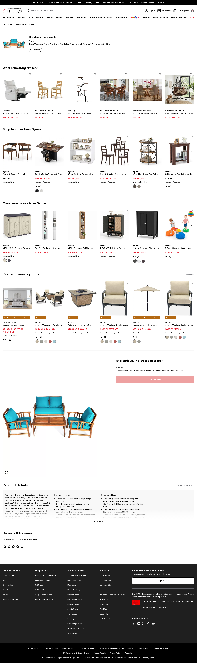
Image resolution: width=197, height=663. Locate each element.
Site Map (103, 609)
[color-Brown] (37, 190)
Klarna (5, 580)
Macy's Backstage (74, 590)
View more (98, 521)
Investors (103, 590)
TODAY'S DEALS (36, 3)
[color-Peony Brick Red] (50, 341)
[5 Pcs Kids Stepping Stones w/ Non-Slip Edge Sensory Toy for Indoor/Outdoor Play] (179, 225)
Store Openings (73, 619)
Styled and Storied (107, 619)
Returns (5, 595)
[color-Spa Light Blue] (54, 341)
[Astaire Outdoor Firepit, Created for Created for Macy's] (82, 298)
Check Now (163, 607)
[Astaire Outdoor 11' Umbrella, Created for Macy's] (147, 298)
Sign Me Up (163, 581)
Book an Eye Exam (74, 624)
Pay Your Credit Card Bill (44, 599)
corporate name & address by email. (140, 658)
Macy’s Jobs (104, 599)
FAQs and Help (8, 575)
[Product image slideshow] (50, 418)
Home (10, 24)
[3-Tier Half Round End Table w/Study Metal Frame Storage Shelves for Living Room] (147, 151)
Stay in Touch (72, 609)
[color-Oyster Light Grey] (41, 341)
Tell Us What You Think (76, 628)
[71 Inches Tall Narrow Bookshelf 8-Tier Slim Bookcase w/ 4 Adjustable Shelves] (82, 225)
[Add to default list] (29, 74)
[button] (50, 418)
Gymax (32, 41)
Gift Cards (39, 585)
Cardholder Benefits (42, 580)
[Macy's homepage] (4, 24)
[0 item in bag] (192, 10)
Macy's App (71, 585)
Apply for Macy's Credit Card (46, 575)
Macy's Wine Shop (74, 599)
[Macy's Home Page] (12, 10)
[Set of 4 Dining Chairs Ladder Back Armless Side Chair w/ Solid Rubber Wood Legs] (114, 151)
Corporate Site (105, 585)
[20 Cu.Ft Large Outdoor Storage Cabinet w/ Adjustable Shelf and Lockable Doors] (17, 225)
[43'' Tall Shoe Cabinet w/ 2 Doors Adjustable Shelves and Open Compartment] (114, 225)
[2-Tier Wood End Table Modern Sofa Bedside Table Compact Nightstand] (179, 151)
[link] (17, 114)
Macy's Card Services (43, 595)
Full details (35, 49)
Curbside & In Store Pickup (77, 575)
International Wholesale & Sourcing (113, 595)
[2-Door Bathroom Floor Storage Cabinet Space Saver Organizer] (147, 225)
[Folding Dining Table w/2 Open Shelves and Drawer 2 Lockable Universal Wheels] (49, 151)
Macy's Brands (73, 595)
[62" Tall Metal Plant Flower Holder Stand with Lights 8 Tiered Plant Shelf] (82, 90)
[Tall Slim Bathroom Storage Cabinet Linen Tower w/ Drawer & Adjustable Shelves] (49, 225)
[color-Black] (134, 261)
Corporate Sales (106, 580)
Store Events (72, 614)
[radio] (37, 191)
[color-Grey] (139, 186)
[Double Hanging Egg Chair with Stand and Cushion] (179, 90)
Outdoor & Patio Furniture (24, 24)
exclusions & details (128, 501)
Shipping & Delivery (10, 599)
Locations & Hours (74, 580)
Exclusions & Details (149, 607)
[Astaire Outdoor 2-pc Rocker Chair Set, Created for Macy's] (114, 298)
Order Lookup (8, 585)
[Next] (191, 90)
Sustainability (105, 614)
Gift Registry (72, 633)
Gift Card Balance (42, 590)
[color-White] (139, 261)
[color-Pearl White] (45, 341)
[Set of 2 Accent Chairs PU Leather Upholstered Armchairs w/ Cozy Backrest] (17, 151)
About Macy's (105, 575)
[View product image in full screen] (6, 472)
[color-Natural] (41, 190)
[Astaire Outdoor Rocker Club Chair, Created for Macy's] (179, 298)
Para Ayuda (7, 590)
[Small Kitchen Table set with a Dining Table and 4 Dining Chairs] (114, 90)
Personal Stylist (73, 604)
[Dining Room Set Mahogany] (147, 90)
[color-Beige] (4, 260)
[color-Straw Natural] (37, 341)
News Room (104, 604)
